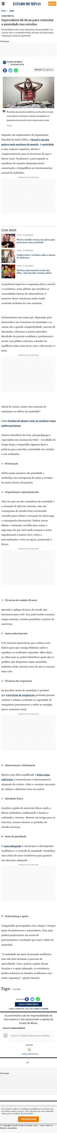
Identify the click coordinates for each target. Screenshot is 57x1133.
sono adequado (12, 846)
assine (45, 1009)
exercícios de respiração (20, 695)
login (36, 1009)
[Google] (29, 1050)
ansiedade (48, 144)
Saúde (11, 11)
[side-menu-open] (3, 3)
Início (3, 11)
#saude (17, 989)
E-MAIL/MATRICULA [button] (30, 1054)
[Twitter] (10, 70)
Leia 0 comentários (28, 1004)
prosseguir (28, 1119)
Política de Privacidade (23, 1114)
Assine (52, 4)
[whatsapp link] (16, 70)
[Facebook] (5, 70)
